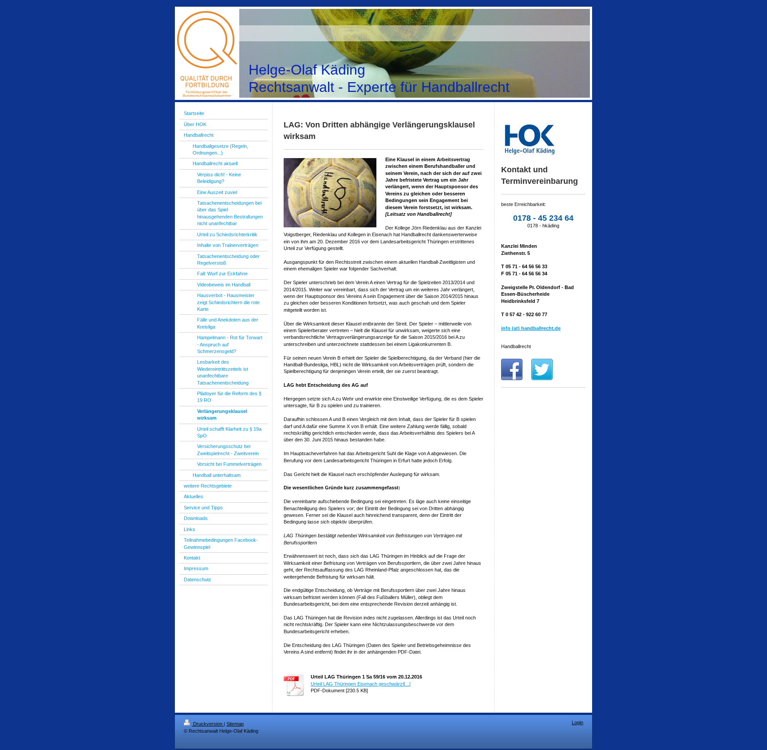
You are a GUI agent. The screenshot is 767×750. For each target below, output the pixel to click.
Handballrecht (516, 346)
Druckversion (208, 723)
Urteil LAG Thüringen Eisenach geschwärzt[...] (361, 684)
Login (577, 722)
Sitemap (235, 723)
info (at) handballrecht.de (531, 328)
